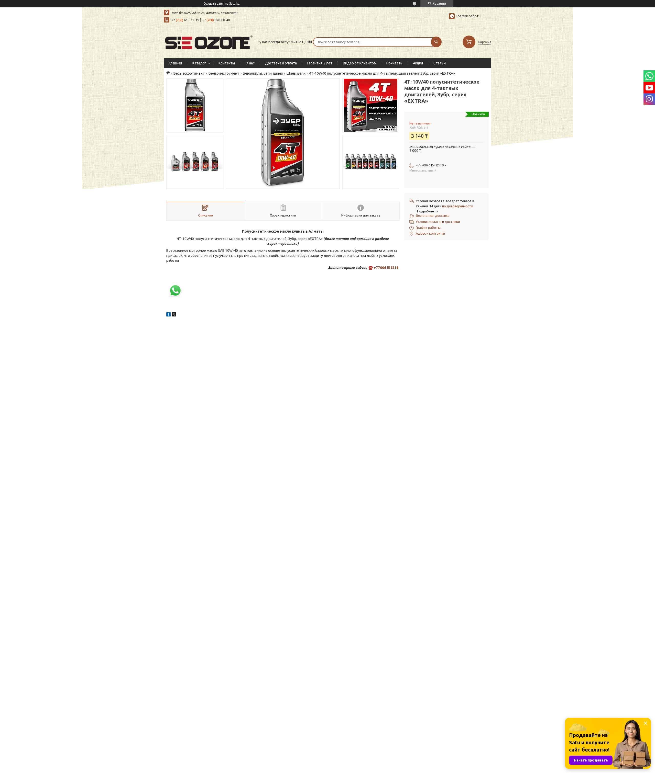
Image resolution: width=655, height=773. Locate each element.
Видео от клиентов (359, 63)
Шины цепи (296, 73)
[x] (174, 315)
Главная (175, 63)
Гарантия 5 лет (319, 63)
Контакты (227, 63)
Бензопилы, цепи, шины (263, 73)
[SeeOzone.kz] (208, 41)
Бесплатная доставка (432, 216)
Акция (418, 63)
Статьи (439, 63)
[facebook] (168, 315)
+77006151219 (386, 268)
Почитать (394, 63)
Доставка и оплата (281, 63)
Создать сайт (213, 3)
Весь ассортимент (189, 73)
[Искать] (436, 42)
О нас (250, 63)
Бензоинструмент (224, 73)
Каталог (199, 63)
